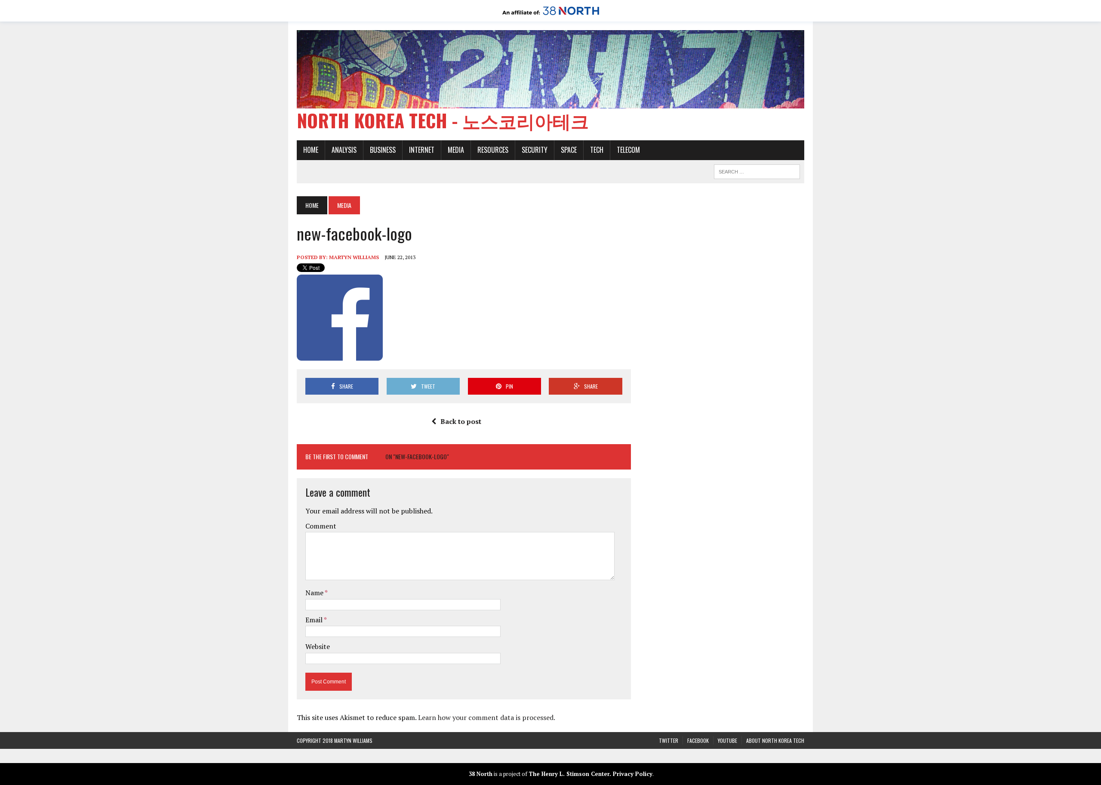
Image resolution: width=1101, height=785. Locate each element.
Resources (492, 150)
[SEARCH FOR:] (757, 170)
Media (456, 150)
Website (317, 646)
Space (569, 150)
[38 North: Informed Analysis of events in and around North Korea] (550, 15)
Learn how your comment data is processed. (486, 717)
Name (315, 592)
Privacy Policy (632, 774)
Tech (596, 150)
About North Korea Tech (775, 740)
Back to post (460, 421)
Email (314, 619)
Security (534, 150)
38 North (480, 774)
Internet (421, 150)
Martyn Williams (354, 257)
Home (310, 150)
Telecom (628, 150)
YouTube (727, 740)
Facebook (698, 740)
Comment (320, 526)
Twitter (668, 740)
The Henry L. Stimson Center (569, 774)
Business (383, 150)
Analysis (344, 150)
